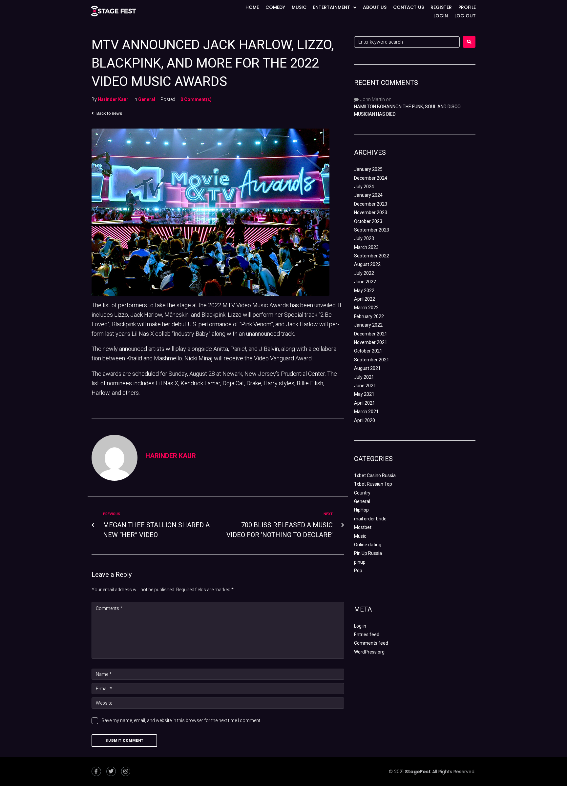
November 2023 (370, 212)
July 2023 (364, 238)
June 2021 (365, 385)
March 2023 (366, 247)
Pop (358, 570)
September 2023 (371, 229)
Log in (360, 626)
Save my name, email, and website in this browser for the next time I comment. (181, 720)
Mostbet (362, 527)
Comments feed (371, 643)
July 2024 (364, 186)
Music (360, 536)
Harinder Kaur (113, 99)
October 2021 (368, 350)
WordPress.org (369, 652)
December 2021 (370, 333)
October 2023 (368, 221)
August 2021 (367, 368)
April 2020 (364, 420)
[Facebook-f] (96, 771)
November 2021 (370, 342)
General (146, 99)
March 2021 (366, 411)
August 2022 (367, 264)
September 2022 (371, 255)
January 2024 (368, 195)
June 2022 (365, 281)
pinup (360, 562)
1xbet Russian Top (373, 484)
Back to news (108, 113)
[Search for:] (407, 42)
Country (362, 492)
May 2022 (364, 290)
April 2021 (364, 403)
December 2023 (370, 204)
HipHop (361, 510)
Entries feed (366, 634)
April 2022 (364, 299)
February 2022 (369, 316)
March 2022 (366, 307)
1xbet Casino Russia (375, 475)
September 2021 (371, 359)
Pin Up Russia (368, 553)
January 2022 (368, 325)
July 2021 (364, 377)
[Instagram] (126, 771)
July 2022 (364, 273)
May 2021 (364, 394)
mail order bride (370, 518)
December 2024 (370, 178)
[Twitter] (111, 771)
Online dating (367, 544)
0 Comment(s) (196, 99)
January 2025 (368, 169)
